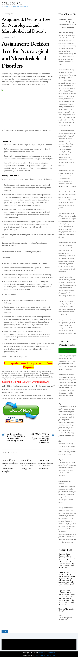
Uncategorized (8, 37)
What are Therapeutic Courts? (66, 610)
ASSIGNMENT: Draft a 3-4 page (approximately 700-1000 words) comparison (39, 438)
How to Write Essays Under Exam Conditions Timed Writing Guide (28, 464)
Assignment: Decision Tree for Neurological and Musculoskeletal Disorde (26, 25)
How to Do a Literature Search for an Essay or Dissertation (45, 464)
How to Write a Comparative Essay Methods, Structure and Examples (10, 466)
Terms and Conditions (46, 653)
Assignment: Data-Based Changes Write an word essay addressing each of (16, 437)
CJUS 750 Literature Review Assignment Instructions (65, 618)
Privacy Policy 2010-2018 (45, 655)
